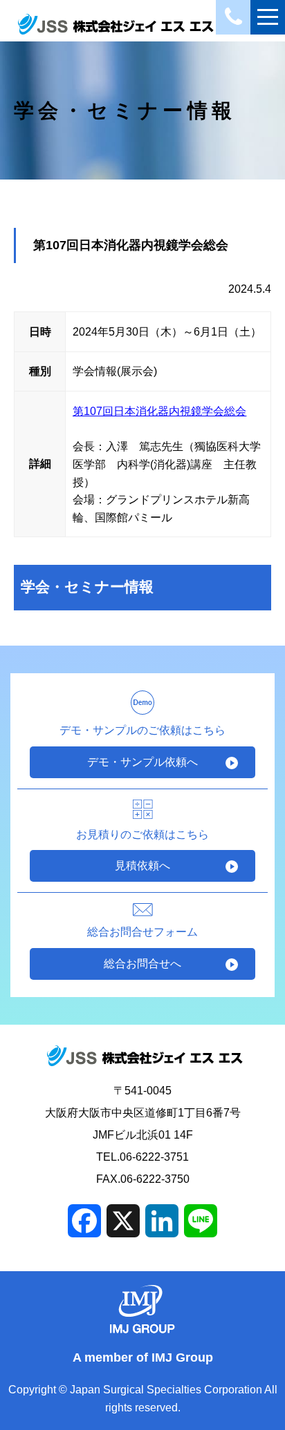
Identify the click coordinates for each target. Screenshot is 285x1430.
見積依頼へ (142, 865)
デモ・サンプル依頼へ (142, 762)
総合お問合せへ (142, 963)
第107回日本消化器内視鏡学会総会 (159, 411)
